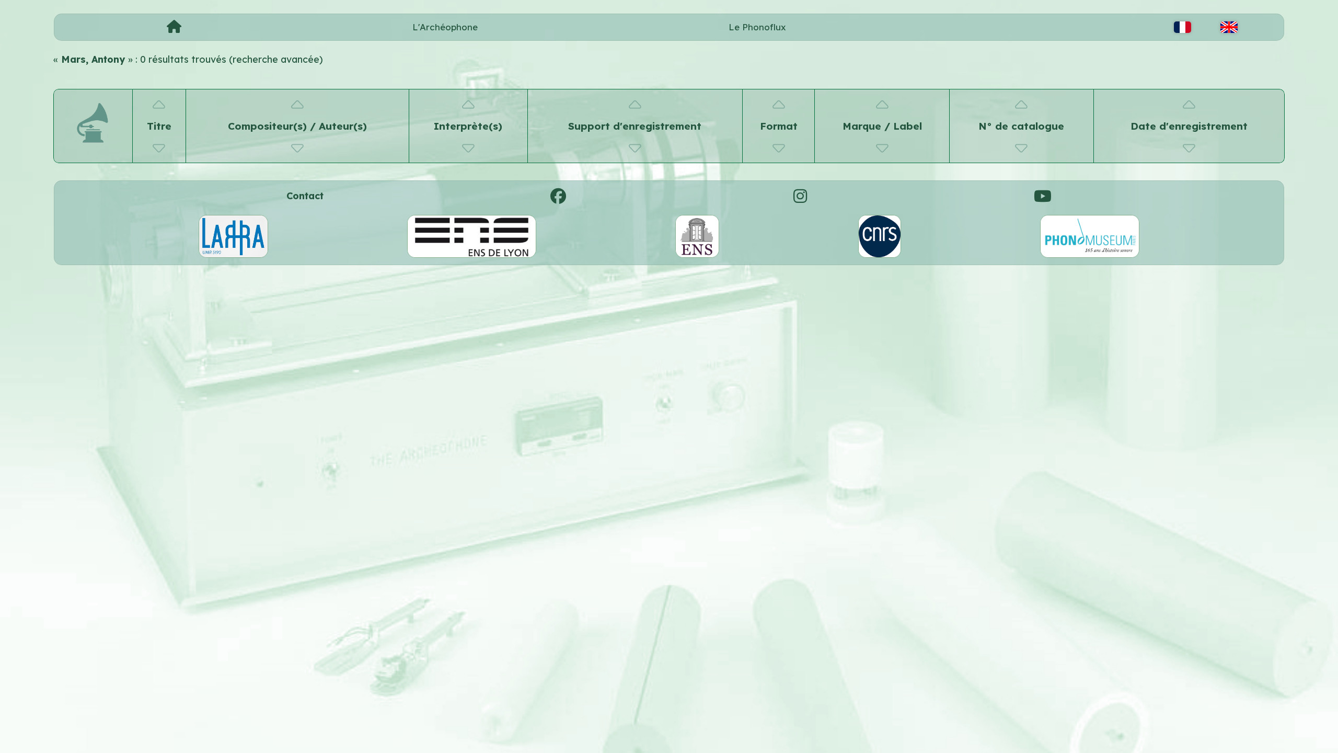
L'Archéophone (445, 26)
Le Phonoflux (757, 26)
